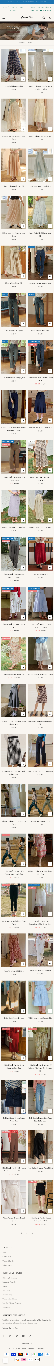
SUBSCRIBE (27, 702)
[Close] (49, 657)
